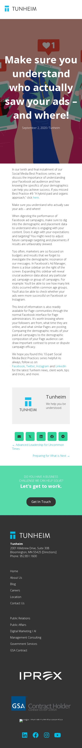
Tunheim (54, 128)
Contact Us (17, 603)
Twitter (30, 366)
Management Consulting (25, 637)
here (36, 197)
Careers (15, 590)
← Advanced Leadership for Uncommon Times (38, 447)
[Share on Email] (19, 436)
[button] (25, 735)
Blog (13, 584)
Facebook (18, 366)
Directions (49, 552)
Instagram (42, 366)
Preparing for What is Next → (51, 456)
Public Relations (20, 618)
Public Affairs (18, 625)
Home (14, 571)
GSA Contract (18, 650)
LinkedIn (61, 366)
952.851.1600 (28, 556)
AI (35, 631)
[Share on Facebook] (52, 436)
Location (15, 597)
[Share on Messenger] (63, 436)
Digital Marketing (20, 631)
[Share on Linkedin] (41, 436)
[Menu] (59, 8)
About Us (16, 578)
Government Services (23, 644)
